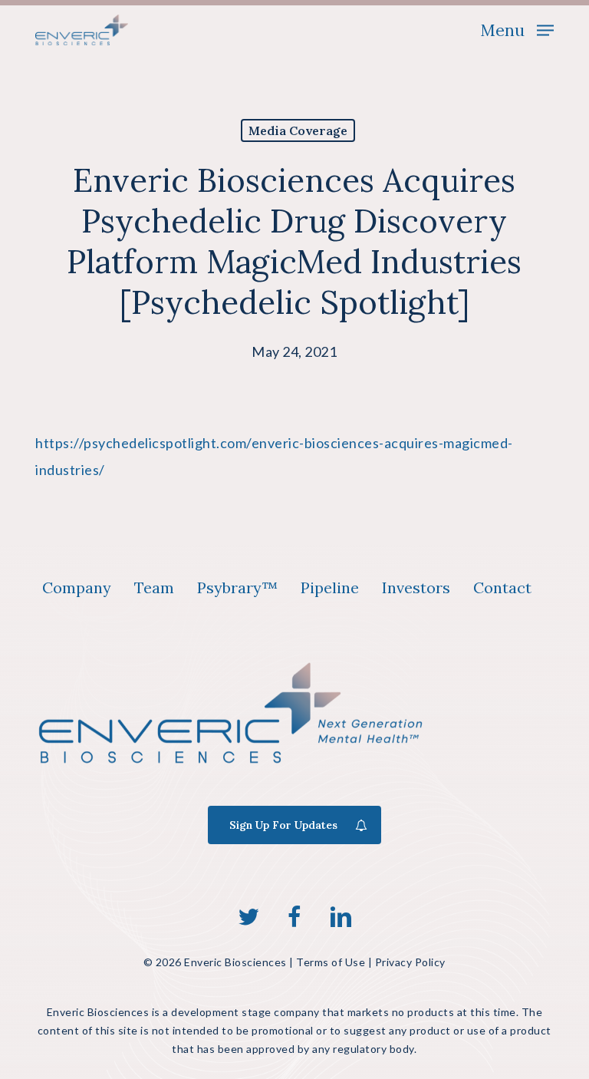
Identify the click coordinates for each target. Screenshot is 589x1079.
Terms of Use (330, 961)
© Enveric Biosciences (215, 961)
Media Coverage (297, 130)
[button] (517, 28)
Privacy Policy (410, 961)
